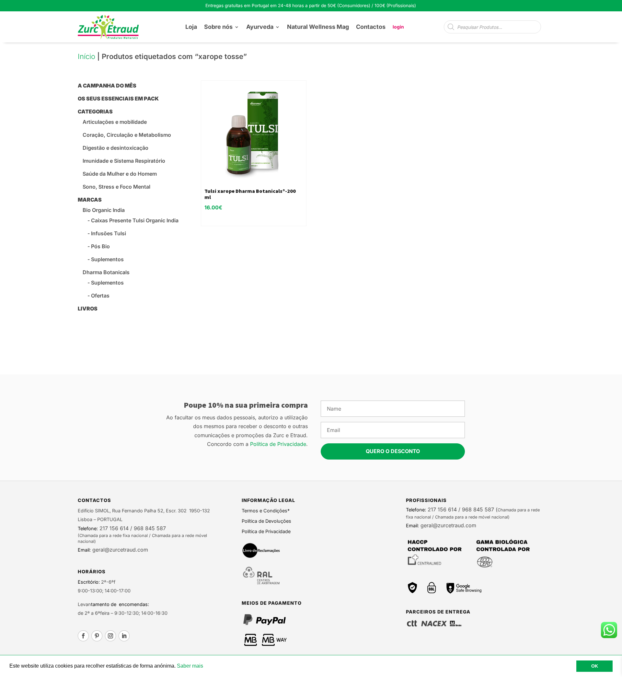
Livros (88, 308)
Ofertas (100, 295)
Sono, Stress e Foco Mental (116, 186)
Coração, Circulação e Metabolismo (127, 135)
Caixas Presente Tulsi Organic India (135, 220)
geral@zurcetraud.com (119, 549)
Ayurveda (259, 26)
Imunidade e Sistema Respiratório (124, 161)
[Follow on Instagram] (110, 635)
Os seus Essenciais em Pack (118, 98)
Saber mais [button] (190, 666)
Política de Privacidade (278, 444)
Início (86, 56)
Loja (191, 26)
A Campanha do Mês (107, 85)
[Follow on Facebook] (83, 635)
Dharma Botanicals (106, 272)
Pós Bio (100, 246)
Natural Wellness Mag (318, 26)
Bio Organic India (104, 210)
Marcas (90, 199)
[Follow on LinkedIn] (124, 635)
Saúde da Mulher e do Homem (120, 173)
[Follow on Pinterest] (96, 635)
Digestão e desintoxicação (115, 148)
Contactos (371, 26)
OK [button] (594, 666)
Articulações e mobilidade (115, 122)
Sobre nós (218, 26)
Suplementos (107, 259)
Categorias (95, 111)
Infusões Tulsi (108, 233)
